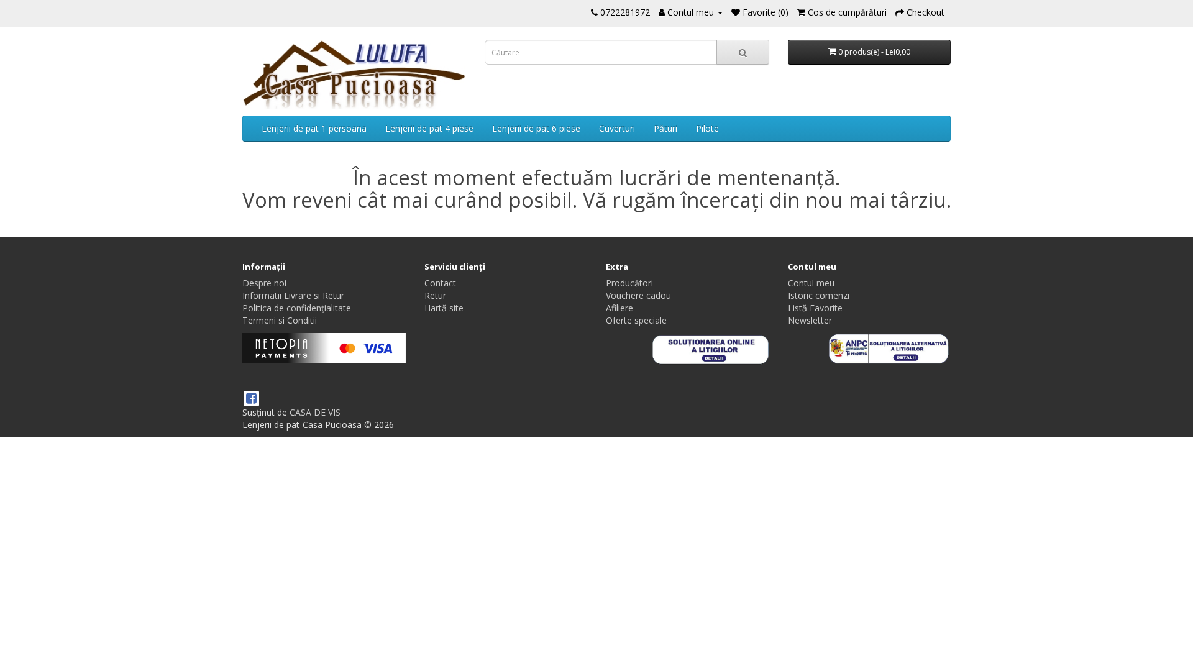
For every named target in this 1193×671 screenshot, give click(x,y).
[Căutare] (742, 52)
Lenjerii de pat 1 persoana (314, 128)
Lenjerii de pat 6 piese (536, 128)
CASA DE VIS (315, 412)
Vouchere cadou (638, 295)
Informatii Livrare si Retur (293, 295)
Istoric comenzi (818, 295)
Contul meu (811, 283)
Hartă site (444, 308)
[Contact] (594, 12)
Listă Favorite (815, 308)
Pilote (707, 128)
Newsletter (810, 320)
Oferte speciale (636, 320)
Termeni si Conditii (279, 320)
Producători (629, 283)
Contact (440, 283)
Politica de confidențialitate (296, 308)
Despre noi (264, 283)
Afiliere (619, 308)
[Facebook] (251, 399)
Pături (665, 128)
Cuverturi (617, 128)
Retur (435, 295)
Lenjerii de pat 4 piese (429, 128)
